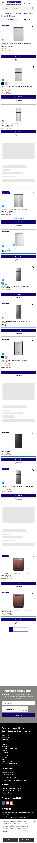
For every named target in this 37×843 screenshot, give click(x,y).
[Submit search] (33, 8)
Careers (4, 759)
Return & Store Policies (9, 764)
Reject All (10, 839)
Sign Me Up (18, 715)
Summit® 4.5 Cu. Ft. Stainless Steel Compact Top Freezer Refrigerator (17, 486)
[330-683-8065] (29, 3)
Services (4, 750)
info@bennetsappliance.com (16, 780)
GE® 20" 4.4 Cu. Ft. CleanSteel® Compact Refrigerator (14, 360)
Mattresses (5, 738)
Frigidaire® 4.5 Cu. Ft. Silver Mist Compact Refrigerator (14, 124)
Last (25, 629)
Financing (5, 755)
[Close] (34, 822)
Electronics (5, 742)
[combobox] (27, 19)
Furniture (5, 740)
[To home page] (14, 3)
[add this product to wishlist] (33, 27)
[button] (3, 3)
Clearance (5, 746)
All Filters (10, 19)
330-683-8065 (12, 778)
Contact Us (5, 757)
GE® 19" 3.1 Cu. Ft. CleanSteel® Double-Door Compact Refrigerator (17, 86)
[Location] (25, 3)
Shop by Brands (7, 761)
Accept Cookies (26, 839)
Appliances (11, 13)
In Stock (4, 744)
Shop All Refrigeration (29, 13)
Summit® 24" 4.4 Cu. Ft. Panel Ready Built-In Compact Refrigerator (17, 573)
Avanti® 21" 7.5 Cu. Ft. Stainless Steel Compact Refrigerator (15, 286)
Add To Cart (18, 56)
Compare (19, 60)
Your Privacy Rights (18, 835)
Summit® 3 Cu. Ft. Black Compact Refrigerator (12, 450)
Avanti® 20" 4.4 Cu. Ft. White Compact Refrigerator (13, 249)
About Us (5, 753)
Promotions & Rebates (9, 748)
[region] (18, 831)
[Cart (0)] (34, 3)
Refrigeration (19, 13)
